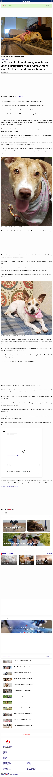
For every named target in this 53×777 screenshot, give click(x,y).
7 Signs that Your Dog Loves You (20, 696)
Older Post (47, 550)
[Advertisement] (26, 12)
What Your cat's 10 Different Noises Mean (22, 719)
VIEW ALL (48, 656)
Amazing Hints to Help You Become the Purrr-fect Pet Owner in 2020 (43, 562)
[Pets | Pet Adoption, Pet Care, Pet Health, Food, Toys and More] (10, 6)
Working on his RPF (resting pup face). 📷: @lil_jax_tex (18, 471)
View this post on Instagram (13, 455)
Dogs (7, 59)
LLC (7, 773)
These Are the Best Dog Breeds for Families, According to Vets (19, 543)
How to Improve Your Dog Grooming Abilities (25, 562)
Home (2, 59)
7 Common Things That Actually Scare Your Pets (24, 725)
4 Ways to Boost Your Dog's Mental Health (22, 672)
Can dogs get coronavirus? (35, 528)
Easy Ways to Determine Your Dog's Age (22, 701)
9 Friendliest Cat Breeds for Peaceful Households (24, 684)
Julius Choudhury (14, 774)
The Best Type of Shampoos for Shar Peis (22, 660)
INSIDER (20, 96)
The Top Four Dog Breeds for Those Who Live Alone (24, 707)
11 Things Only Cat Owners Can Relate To (22, 690)
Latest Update (6, 656)
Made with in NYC (5, 774)
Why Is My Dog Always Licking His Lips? (22, 666)
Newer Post (5, 550)
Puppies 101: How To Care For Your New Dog (23, 678)
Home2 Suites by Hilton (19, 473)
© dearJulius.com (8, 746)
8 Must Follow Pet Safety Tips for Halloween (23, 713)
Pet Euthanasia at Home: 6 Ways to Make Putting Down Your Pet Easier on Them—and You (26, 628)
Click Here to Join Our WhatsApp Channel (9, 486)
